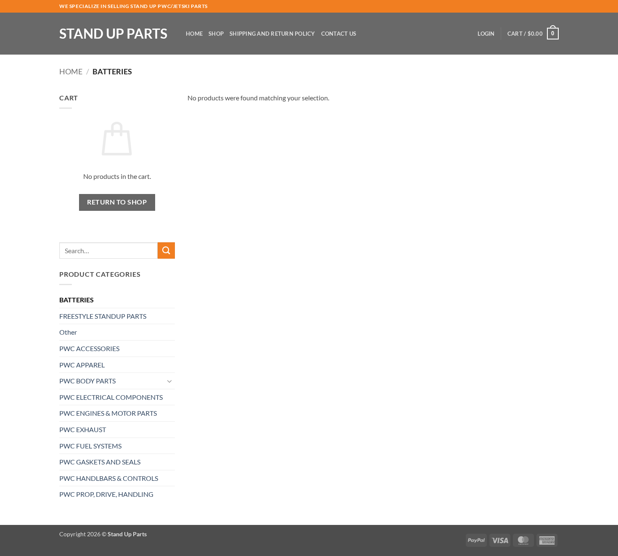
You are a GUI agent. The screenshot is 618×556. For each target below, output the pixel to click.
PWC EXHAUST (82, 429)
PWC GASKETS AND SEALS (99, 462)
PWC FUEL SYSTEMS (90, 446)
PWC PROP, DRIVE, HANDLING (106, 494)
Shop (216, 33)
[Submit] (166, 250)
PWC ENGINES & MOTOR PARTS (108, 413)
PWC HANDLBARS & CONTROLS (108, 478)
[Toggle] (170, 381)
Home (194, 33)
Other (68, 332)
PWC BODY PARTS (87, 381)
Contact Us (339, 33)
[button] (486, 33)
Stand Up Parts (113, 33)
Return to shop (117, 202)
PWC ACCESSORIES (89, 348)
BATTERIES (76, 300)
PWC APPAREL (82, 365)
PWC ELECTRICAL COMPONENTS (111, 397)
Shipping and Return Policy (272, 33)
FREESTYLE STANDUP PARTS (102, 316)
